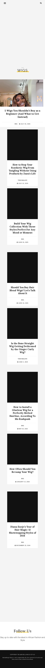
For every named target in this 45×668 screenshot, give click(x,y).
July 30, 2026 (25, 124)
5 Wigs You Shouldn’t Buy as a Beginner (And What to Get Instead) (22, 113)
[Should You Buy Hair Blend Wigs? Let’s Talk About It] (22, 267)
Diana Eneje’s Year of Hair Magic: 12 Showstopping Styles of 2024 (22, 531)
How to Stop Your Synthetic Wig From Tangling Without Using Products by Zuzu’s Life (22, 169)
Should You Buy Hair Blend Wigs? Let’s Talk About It (22, 290)
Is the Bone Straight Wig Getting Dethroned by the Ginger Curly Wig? (22, 348)
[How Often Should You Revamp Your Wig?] (22, 449)
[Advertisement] (22, 36)
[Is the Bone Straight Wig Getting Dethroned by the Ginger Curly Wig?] (22, 323)
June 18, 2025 (23, 303)
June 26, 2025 (23, 242)
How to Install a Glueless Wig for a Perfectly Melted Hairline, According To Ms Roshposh (22, 413)
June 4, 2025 (23, 362)
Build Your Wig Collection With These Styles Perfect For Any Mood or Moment (22, 228)
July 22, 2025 (23, 183)
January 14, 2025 (23, 481)
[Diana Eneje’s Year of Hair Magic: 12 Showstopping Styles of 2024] (22, 506)
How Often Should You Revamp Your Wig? (22, 470)
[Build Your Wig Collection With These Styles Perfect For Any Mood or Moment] (22, 203)
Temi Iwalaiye (22, 180)
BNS (16, 124)
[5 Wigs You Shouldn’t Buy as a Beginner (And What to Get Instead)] (21, 93)
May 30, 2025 (23, 428)
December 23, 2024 (23, 545)
